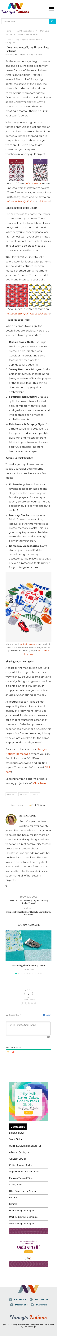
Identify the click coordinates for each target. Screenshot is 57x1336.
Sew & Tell (14, 1139)
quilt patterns (33, 183)
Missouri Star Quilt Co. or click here (28, 313)
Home (8, 31)
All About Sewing (17, 1159)
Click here (39, 783)
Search (52, 21)
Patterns (13, 1197)
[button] (51, 8)
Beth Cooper (20, 54)
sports (35, 794)
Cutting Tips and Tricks (20, 1165)
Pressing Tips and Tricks (21, 1178)
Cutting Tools (15, 1184)
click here (44, 201)
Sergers (13, 1204)
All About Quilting (25, 31)
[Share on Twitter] (38, 805)
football (11, 794)
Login (48, 1015)
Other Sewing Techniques (21, 1223)
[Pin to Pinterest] (41, 805)
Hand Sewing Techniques (21, 1210)
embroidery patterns (29, 644)
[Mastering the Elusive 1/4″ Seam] (28, 945)
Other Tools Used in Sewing (23, 1191)
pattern (23, 794)
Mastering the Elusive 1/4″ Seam (28, 965)
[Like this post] (32, 805)
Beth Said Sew (16, 1133)
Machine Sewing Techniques (23, 1217)
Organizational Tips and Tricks (24, 1171)
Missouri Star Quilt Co (20, 201)
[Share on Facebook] (35, 805)
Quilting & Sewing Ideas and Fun (25, 1146)
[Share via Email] (44, 805)
